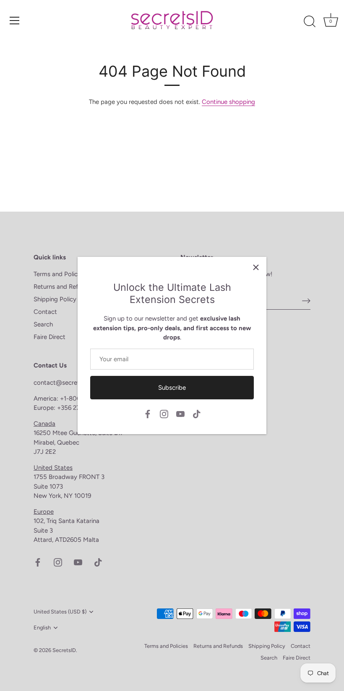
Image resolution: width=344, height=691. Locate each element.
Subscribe (172, 387)
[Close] (256, 267)
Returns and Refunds (63, 286)
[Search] (309, 22)
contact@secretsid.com (68, 382)
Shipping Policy (55, 299)
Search (43, 324)
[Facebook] (147, 413)
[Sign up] (306, 300)
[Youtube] (180, 413)
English (42, 627)
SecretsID (64, 650)
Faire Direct (49, 337)
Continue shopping (228, 102)
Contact (45, 312)
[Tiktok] (197, 413)
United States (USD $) (60, 611)
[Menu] (14, 20)
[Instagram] (164, 413)
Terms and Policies (59, 274)
